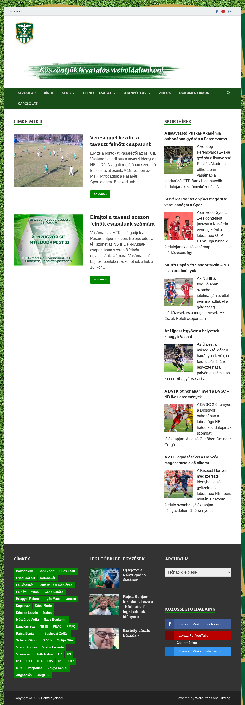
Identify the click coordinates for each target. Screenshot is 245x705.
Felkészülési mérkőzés (55, 585)
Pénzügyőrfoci (52, 698)
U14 (39, 661)
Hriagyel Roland (28, 599)
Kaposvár (23, 606)
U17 (71, 661)
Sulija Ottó (65, 640)
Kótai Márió (43, 606)
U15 (50, 661)
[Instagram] (230, 11)
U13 (29, 661)
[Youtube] (223, 11)
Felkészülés (24, 585)
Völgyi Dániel (57, 668)
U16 (60, 661)
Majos (47, 612)
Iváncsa (70, 599)
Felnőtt (21, 592)
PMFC (71, 626)
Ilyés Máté (52, 599)
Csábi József (25, 578)
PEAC (57, 626)
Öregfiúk (43, 675)
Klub (66, 93)
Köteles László (27, 612)
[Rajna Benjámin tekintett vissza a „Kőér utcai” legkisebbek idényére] (104, 597)
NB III (44, 626)
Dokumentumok (194, 93)
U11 (18, 661)
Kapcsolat (28, 104)
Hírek (49, 93)
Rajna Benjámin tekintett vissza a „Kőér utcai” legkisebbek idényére (138, 607)
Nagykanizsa (25, 626)
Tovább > (98, 193)
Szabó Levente (53, 647)
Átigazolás (24, 675)
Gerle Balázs (54, 592)
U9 (69, 654)
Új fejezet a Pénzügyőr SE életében (136, 575)
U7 (60, 654)
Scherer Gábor (27, 640)
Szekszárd (23, 654)
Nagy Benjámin (55, 619)
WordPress (203, 698)
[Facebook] (217, 11)
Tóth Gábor (44, 654)
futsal (35, 592)
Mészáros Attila (27, 619)
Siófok (47, 640)
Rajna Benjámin (27, 633)
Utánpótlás (135, 93)
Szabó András (26, 647)
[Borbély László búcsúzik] (104, 631)
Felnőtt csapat (97, 93)
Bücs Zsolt (67, 571)
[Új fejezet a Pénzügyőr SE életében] (104, 571)
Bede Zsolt (46, 571)
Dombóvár (47, 578)
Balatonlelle (24, 571)
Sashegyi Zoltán (56, 633)
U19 (19, 668)
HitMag (225, 698)
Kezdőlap (27, 93)
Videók (164, 93)
